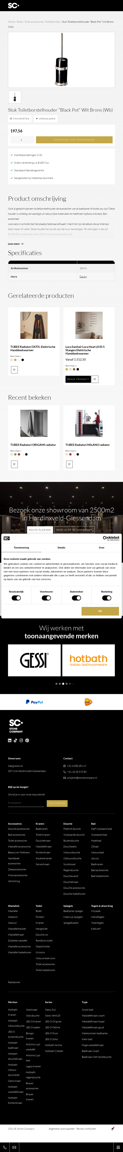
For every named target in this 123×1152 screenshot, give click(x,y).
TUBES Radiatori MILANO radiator (88, 444)
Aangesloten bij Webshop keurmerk (33, 178)
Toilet (19, 21)
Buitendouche (71, 840)
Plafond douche (72, 828)
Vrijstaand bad (99, 834)
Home (11, 21)
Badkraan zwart (90, 1051)
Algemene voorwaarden (62, 1128)
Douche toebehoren (74, 893)
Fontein (40, 916)
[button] (56, 684)
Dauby (83, 276)
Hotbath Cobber (54, 1051)
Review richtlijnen (86, 1128)
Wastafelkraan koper (93, 1021)
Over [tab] (101, 547)
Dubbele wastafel (17, 940)
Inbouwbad (97, 852)
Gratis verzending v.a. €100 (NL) (31, 162)
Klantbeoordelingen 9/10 (28, 155)
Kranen (40, 922)
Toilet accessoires (33, 21)
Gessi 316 (50, 1009)
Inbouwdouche (71, 852)
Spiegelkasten (71, 922)
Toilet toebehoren (45, 970)
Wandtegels (97, 916)
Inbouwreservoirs (45, 958)
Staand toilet (43, 946)
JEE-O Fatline (52, 1027)
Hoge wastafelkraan (93, 1045)
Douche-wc (42, 934)
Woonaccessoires (17, 875)
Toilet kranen (43, 834)
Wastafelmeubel (17, 928)
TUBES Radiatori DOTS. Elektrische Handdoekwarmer (32, 348)
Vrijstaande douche (74, 834)
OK (100, 611)
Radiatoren (14, 982)
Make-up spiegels (73, 916)
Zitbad (94, 846)
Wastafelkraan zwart (93, 1015)
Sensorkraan (42, 864)
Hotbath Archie (53, 1045)
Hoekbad (96, 840)
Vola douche (32, 1015)
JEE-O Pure (51, 1033)
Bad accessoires (16, 834)
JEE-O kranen (33, 1021)
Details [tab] (62, 547)
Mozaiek (96, 911)
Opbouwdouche (72, 858)
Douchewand (70, 876)
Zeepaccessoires (17, 869)
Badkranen (42, 828)
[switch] (46, 598)
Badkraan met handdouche (96, 1056)
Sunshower (69, 864)
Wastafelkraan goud (93, 1027)
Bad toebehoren (100, 876)
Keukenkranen (44, 858)
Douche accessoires (19, 828)
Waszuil (12, 922)
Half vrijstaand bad (101, 828)
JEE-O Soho (51, 1039)
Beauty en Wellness (19, 852)
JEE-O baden (33, 1027)
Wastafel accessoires (19, 846)
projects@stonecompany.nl (82, 777)
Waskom (13, 916)
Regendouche (70, 870)
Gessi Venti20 (52, 1015)
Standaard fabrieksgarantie (29, 170)
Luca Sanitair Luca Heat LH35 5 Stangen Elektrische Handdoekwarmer (85, 350)
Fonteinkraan (43, 852)
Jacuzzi (95, 858)
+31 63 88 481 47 (76, 765)
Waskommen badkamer (95, 1033)
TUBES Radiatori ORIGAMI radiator (33, 444)
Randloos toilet (44, 940)
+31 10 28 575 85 (76, 771)
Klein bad (87, 1039)
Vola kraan (31, 1009)
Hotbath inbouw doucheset (14, 1069)
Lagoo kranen (33, 1066)
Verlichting (14, 881)
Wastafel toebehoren (19, 952)
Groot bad (87, 1009)
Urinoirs (40, 952)
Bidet (39, 911)
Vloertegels (97, 922)
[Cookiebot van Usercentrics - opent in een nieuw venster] (105, 538)
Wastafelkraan (44, 846)
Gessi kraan (14, 1080)
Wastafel (13, 911)
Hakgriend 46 (27, 768)
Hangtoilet (42, 928)
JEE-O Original (53, 1021)
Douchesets (70, 846)
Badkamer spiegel (73, 911)
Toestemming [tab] (21, 547)
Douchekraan (43, 840)
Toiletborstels (52, 21)
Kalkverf (95, 928)
